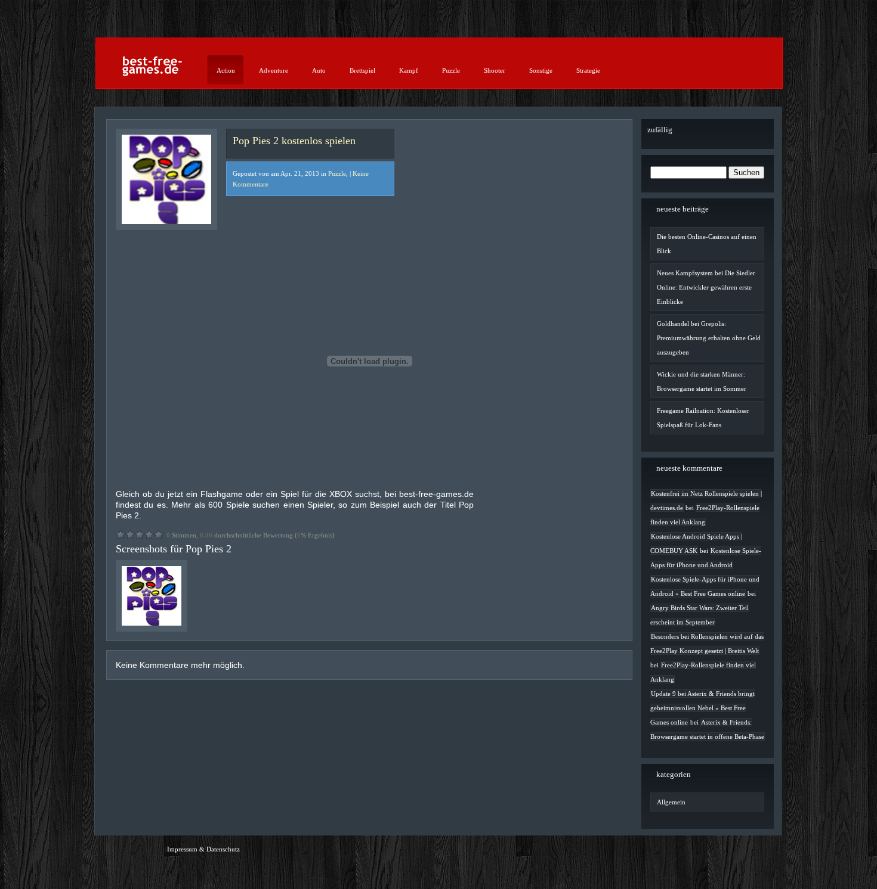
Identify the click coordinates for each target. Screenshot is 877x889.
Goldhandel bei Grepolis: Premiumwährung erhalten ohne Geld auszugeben (709, 338)
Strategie (588, 70)
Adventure (273, 70)
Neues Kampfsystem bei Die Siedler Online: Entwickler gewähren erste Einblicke (706, 287)
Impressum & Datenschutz (203, 849)
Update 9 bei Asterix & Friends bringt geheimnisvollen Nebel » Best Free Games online (702, 708)
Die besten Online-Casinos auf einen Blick (706, 243)
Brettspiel (362, 70)
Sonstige (540, 70)
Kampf (408, 70)
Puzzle (451, 70)
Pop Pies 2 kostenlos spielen (294, 141)
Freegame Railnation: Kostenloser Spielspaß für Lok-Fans (703, 417)
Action (226, 70)
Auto (319, 70)
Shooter (494, 70)
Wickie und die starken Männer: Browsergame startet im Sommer (701, 381)
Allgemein (671, 802)
